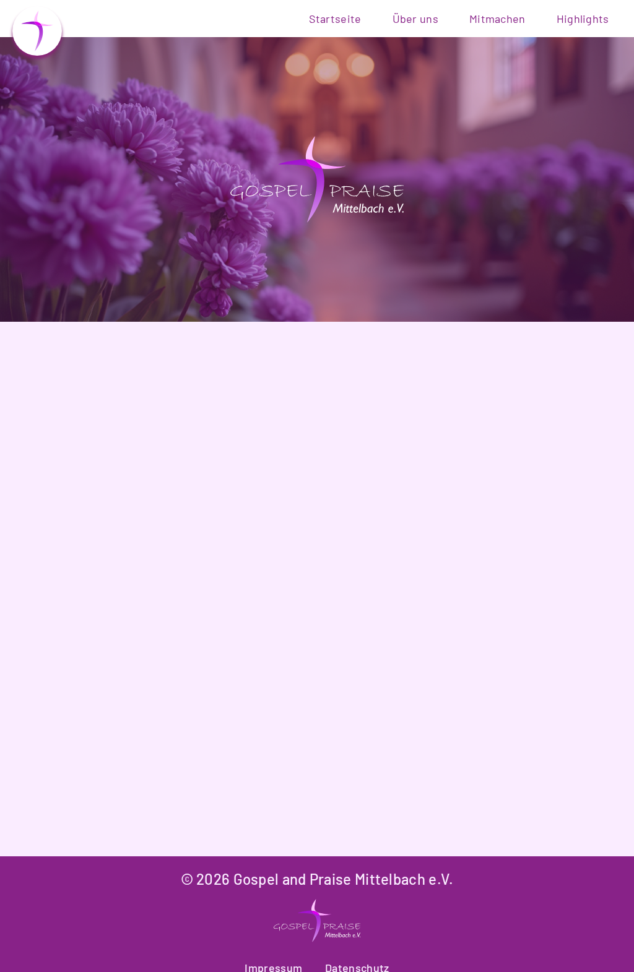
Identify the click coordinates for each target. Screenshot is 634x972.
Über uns (415, 18)
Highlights (583, 18)
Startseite (335, 18)
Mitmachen (497, 18)
